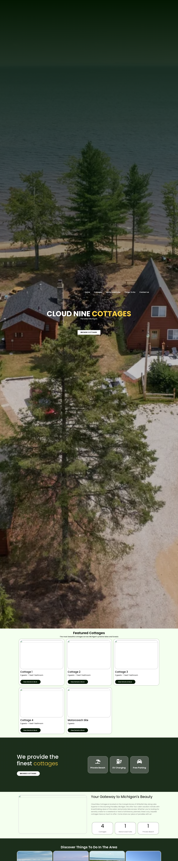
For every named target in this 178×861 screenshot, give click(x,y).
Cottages (98, 292)
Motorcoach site (113, 292)
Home (87, 292)
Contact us (144, 292)
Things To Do (129, 292)
